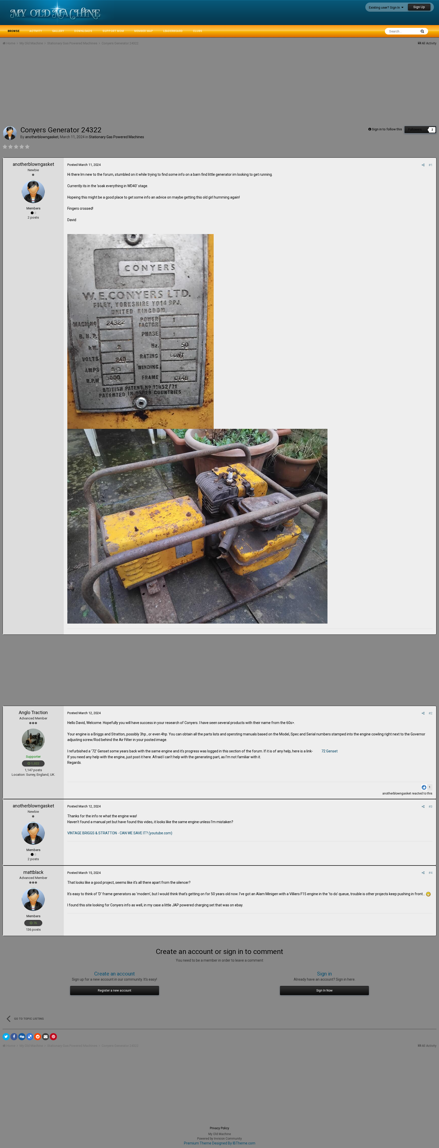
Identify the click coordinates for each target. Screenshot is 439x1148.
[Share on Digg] (21, 1036)
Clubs (197, 31)
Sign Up (419, 7)
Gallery (58, 31)
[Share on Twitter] (6, 1036)
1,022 (34, 763)
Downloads (83, 31)
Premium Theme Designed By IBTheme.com (219, 1143)
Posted (84, 165)
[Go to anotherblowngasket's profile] (10, 133)
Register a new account (114, 990)
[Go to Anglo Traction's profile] (33, 740)
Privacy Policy (219, 1128)
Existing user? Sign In (385, 7)
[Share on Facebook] (14, 1036)
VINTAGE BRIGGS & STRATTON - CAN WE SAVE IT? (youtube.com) (119, 833)
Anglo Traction (33, 712)
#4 (430, 873)
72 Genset (329, 751)
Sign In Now (324, 990)
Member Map (143, 31)
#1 (430, 165)
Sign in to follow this (387, 129)
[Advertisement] (95, 87)
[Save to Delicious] (29, 1036)
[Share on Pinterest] (53, 1036)
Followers (415, 129)
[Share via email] (45, 1036)
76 (35, 923)
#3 (430, 806)
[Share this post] (423, 165)
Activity (35, 31)
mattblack (33, 872)
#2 (430, 713)
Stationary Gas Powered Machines (116, 137)
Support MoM (113, 31)
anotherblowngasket (33, 164)
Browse (13, 31)
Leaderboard (173, 31)
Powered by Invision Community (219, 1138)
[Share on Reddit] (37, 1036)
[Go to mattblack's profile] (33, 899)
